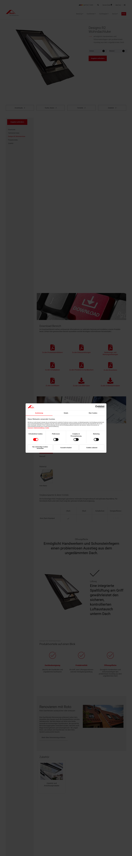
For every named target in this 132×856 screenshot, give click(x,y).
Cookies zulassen (91, 447)
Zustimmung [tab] (39, 413)
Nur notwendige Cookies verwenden (40, 447)
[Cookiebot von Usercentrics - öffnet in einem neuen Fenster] (96, 406)
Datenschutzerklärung (39, 427)
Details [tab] (66, 413)
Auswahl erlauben (66, 447)
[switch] (55, 439)
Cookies (47, 427)
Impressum (30, 427)
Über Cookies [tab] (93, 413)
